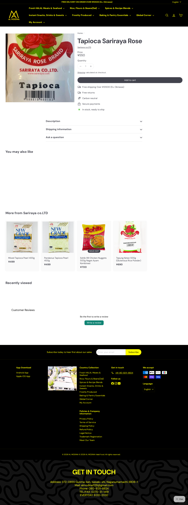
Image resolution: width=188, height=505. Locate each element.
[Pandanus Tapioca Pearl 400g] (58, 245)
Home (80, 33)
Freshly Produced (82, 15)
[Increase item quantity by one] (91, 66)
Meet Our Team (87, 440)
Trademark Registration (91, 436)
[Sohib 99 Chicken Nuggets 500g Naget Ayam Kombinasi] (94, 246)
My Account (36, 22)
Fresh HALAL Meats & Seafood (45, 8)
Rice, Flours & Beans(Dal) (83, 8)
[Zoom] (40, 68)
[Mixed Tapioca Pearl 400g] (22, 243)
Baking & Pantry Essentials (114, 15)
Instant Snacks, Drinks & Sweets (47, 15)
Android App (22, 372)
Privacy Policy (86, 418)
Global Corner (144, 15)
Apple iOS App (23, 376)
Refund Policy (86, 429)
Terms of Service (88, 422)
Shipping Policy (87, 426)
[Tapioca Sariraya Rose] (19, 180)
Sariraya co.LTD (35, 213)
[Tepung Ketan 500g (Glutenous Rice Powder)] (130, 245)
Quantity (81, 60)
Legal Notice (86, 433)
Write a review (94, 322)
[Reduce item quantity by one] (80, 66)
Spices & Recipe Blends (118, 8)
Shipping (81, 72)
